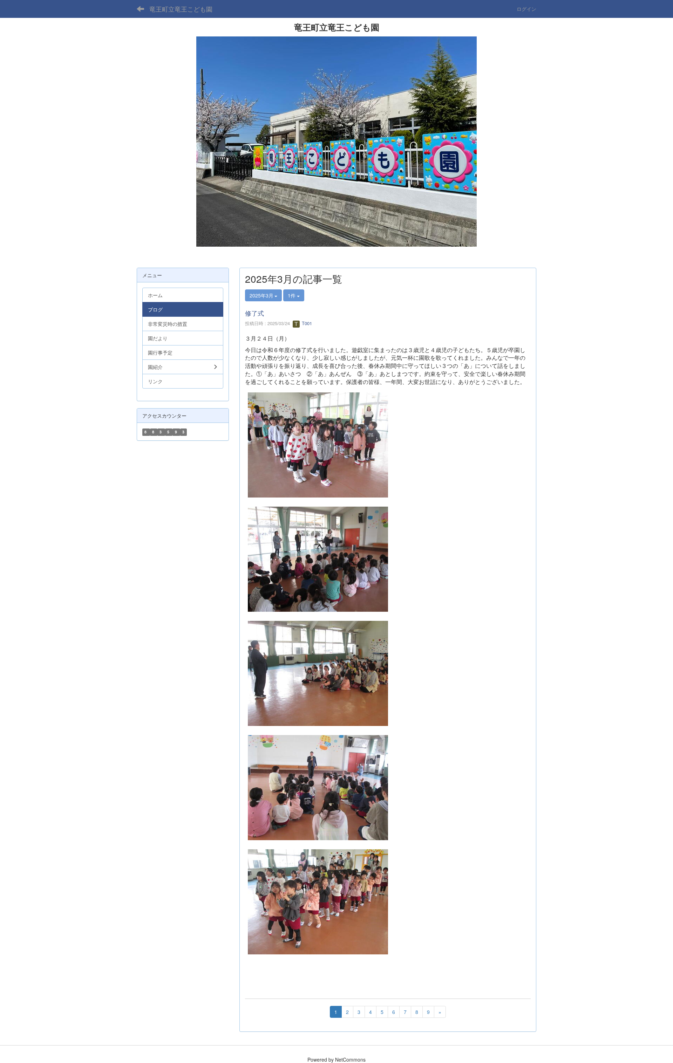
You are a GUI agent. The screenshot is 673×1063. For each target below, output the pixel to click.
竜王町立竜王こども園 (180, 8)
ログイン (526, 8)
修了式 (254, 312)
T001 (306, 323)
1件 (292, 295)
